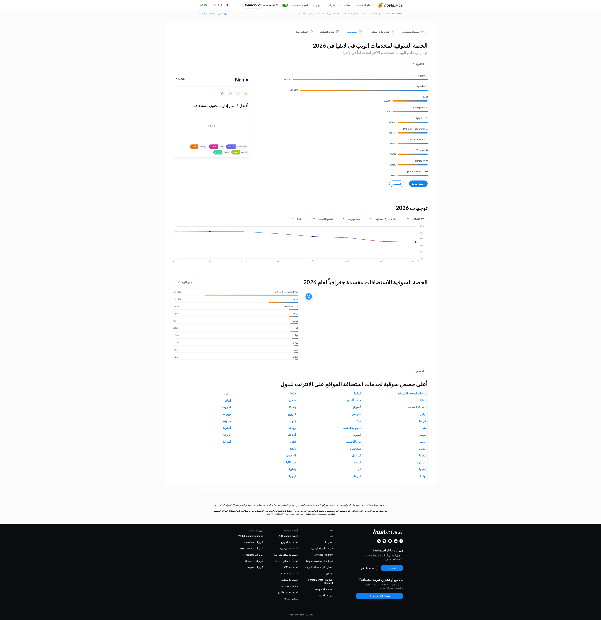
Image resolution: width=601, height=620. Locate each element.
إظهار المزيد (418, 183)
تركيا (358, 421)
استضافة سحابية (289, 579)
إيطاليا (295, 357)
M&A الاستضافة (381, 596)
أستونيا (227, 427)
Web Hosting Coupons (250, 535)
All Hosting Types (288, 535)
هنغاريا (292, 400)
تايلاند (293, 448)
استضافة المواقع (289, 542)
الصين (295, 349)
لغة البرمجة (302, 31)
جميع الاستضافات (410, 31)
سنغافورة (355, 448)
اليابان (295, 313)
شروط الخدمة (325, 595)
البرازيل (356, 455)
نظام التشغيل (327, 31)
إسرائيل (226, 441)
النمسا (357, 462)
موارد (318, 5)
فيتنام (293, 441)
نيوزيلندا (226, 414)
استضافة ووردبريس (288, 548)
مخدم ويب (352, 31)
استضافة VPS (291, 567)
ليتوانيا (292, 476)
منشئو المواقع (291, 598)
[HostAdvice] (390, 5)
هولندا (295, 335)
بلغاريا (292, 469)
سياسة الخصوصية (324, 589)
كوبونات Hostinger (253, 554)
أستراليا (356, 407)
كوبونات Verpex (255, 567)
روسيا (295, 342)
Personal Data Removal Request (320, 581)
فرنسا (295, 321)
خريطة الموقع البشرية (322, 548)
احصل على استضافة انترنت (319, 567)
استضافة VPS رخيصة (287, 573)
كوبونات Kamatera (253, 542)
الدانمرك (421, 462)
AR (201, 5)
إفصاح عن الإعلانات (206, 13)
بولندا (423, 476)
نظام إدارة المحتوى (379, 31)
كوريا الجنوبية (353, 441)
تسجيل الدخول (367, 567)
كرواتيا (227, 434)
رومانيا (292, 427)
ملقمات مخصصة (289, 585)
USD (217, 5)
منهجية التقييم (223, 13)
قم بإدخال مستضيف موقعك (319, 560)
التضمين (396, 183)
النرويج (292, 414)
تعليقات (346, 5)
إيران (228, 400)
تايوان (292, 421)
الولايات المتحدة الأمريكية (286, 292)
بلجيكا (292, 407)
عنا (331, 535)
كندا (296, 328)
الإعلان (329, 573)
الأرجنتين (291, 455)
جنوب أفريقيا (354, 400)
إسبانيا (422, 469)
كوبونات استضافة (295, 5)
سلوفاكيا (291, 462)
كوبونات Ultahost (254, 560)
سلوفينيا (226, 421)
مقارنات (331, 5)
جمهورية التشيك (352, 427)
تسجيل (392, 567)
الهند (358, 469)
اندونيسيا (226, 407)
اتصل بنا (329, 542)
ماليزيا (227, 393)
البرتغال (356, 476)
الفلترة (420, 64)
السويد (357, 434)
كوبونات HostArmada (251, 548)
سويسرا (356, 414)
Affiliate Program (323, 554)
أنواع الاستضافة (364, 5)
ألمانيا (295, 299)
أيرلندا (357, 393)
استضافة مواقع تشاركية (286, 554)
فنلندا (293, 393)
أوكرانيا (292, 434)
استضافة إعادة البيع (288, 592)
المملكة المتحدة (291, 306)
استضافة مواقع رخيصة (286, 560)
